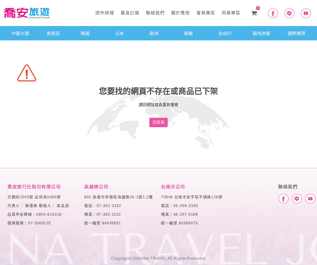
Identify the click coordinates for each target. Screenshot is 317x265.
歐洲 (154, 33)
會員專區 (205, 12)
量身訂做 (129, 12)
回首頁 (158, 122)
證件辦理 (104, 12)
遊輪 (188, 33)
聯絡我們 (154, 12)
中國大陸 (20, 33)
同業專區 (230, 12)
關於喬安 (180, 12)
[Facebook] (283, 199)
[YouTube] (310, 199)
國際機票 (297, 33)
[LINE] (297, 199)
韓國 (85, 33)
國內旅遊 (261, 33)
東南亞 (53, 33)
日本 (119, 33)
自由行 (225, 33)
